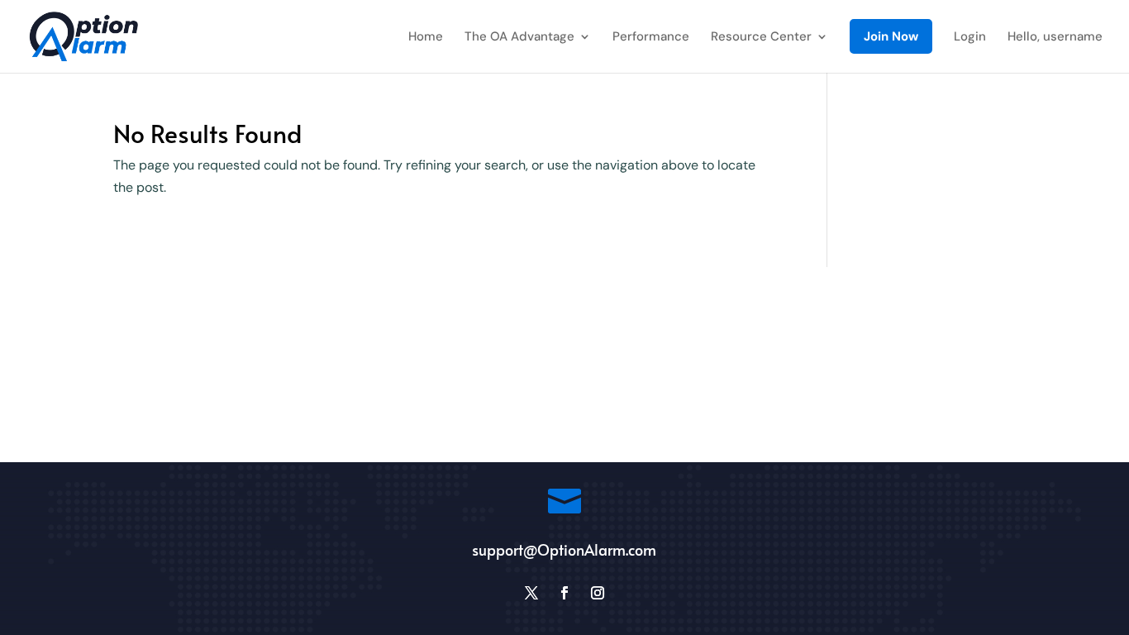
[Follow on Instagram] (597, 593)
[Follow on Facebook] (564, 593)
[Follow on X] (531, 593)
